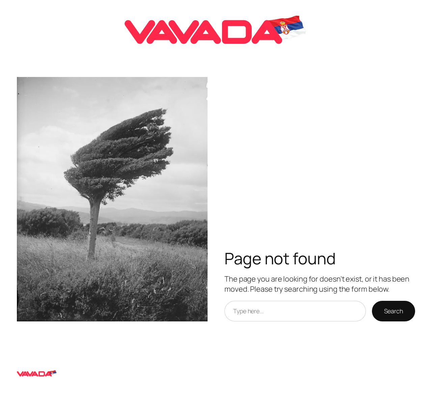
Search (393, 311)
